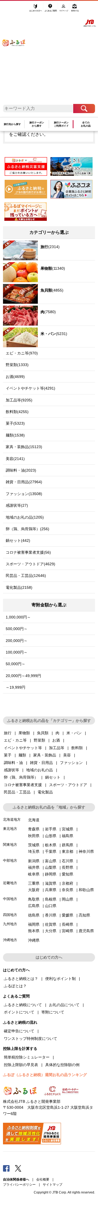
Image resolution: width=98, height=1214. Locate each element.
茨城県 (33, 845)
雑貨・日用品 (41, 762)
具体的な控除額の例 (62, 1065)
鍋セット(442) (18, 540)
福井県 (33, 867)
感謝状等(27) (17, 505)
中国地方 (10, 899)
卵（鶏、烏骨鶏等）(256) (27, 529)
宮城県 (67, 829)
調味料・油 (13, 762)
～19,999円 (15, 687)
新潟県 (33, 861)
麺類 (22, 755)
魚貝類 (42, 733)
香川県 (50, 915)
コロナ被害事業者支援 (23, 785)
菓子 (7, 755)
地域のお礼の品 (39, 770)
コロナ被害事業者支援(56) (28, 552)
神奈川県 (86, 851)
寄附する (74, 10)
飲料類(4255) (17, 412)
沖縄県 (33, 940)
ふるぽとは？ (15, 986)
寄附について (52, 1012)
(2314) (50, 247)
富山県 (50, 861)
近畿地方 (10, 883)
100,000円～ (16, 652)
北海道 (33, 820)
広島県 (33, 906)
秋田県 (33, 836)
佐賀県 (50, 924)
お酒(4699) (15, 376)
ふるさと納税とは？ (21, 978)
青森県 (33, 829)
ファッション (71, 762)
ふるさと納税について (23, 1005)
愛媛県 (67, 915)
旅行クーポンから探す (36, 124)
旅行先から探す (12, 124)
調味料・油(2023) (21, 470)
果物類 (24, 733)
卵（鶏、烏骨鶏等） (21, 777)
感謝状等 (11, 770)
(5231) (54, 334)
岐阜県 (33, 874)
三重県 (33, 883)
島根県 (50, 899)
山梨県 (50, 867)
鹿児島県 (86, 931)
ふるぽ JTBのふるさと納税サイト (16, 54)
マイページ (64, 10)
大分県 (50, 931)
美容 (67, 755)
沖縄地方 (10, 940)
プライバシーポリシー (19, 1184)
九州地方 (10, 924)
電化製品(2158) (19, 587)
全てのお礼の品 (86, 124)
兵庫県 (50, 890)
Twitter (18, 1168)
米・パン (74, 733)
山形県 (50, 836)
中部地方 (10, 860)
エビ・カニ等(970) (22, 353)
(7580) (48, 312)
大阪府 (33, 890)
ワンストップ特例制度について (30, 1038)
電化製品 (45, 792)
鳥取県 (33, 899)
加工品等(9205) (19, 400)
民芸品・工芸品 (17, 792)
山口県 (50, 906)
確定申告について (19, 1031)
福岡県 (33, 924)
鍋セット (52, 777)
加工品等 (56, 748)
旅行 (7, 733)
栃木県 (50, 845)
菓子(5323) (15, 423)
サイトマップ (52, 1184)
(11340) (53, 268)
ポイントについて (19, 1012)
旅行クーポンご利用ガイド (61, 124)
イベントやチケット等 (23, 748)
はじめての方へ (35, 10)
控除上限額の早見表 (21, 1065)
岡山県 (67, 899)
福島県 (67, 836)
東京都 (67, 851)
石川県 (67, 861)
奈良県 (67, 890)
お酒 (56, 740)
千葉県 (50, 851)
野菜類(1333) (17, 365)
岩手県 (50, 829)
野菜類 (39, 740)
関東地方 (10, 845)
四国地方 (10, 915)
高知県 (84, 915)
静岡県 (50, 874)
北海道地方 (12, 819)
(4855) (52, 290)
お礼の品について (64, 1005)
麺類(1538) (15, 435)
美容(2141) (15, 458)
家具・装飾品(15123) (24, 447)
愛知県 (67, 874)
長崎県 (67, 924)
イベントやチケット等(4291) (30, 388)
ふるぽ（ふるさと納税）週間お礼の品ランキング (45, 1075)
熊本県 (33, 931)
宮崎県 (67, 931)
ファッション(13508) (24, 494)
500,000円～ (16, 629)
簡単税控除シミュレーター (27, 1057)
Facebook (6, 1168)
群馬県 (67, 845)
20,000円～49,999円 (23, 676)
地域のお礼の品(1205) (25, 517)
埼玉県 (33, 851)
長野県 (67, 867)
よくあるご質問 (51, 10)
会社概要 (42, 1179)
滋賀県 (50, 883)
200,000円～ (16, 640)
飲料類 (77, 748)
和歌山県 (86, 890)
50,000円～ (15, 664)
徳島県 (33, 915)
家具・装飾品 (44, 755)
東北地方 (10, 829)
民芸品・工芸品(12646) (26, 575)
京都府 (67, 883)
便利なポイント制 (60, 978)
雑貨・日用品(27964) (24, 482)
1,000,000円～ (18, 617)
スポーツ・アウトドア (68, 785)
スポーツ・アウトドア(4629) (30, 564)
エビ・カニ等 (15, 740)
